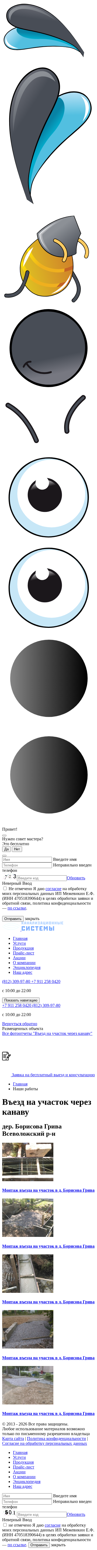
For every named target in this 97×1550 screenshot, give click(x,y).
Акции (19, 958)
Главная (20, 938)
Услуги (19, 943)
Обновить (76, 878)
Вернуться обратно (19, 1023)
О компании (24, 962)
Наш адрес (22, 972)
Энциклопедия (26, 967)
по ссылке (17, 908)
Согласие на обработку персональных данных (44, 1443)
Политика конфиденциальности (56, 1438)
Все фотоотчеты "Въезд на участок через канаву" (47, 1033)
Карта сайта (13, 1438)
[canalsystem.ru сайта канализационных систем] (32, 929)
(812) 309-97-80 (16, 981)
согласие (53, 888)
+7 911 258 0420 (45, 981)
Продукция (23, 948)
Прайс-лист (23, 953)
